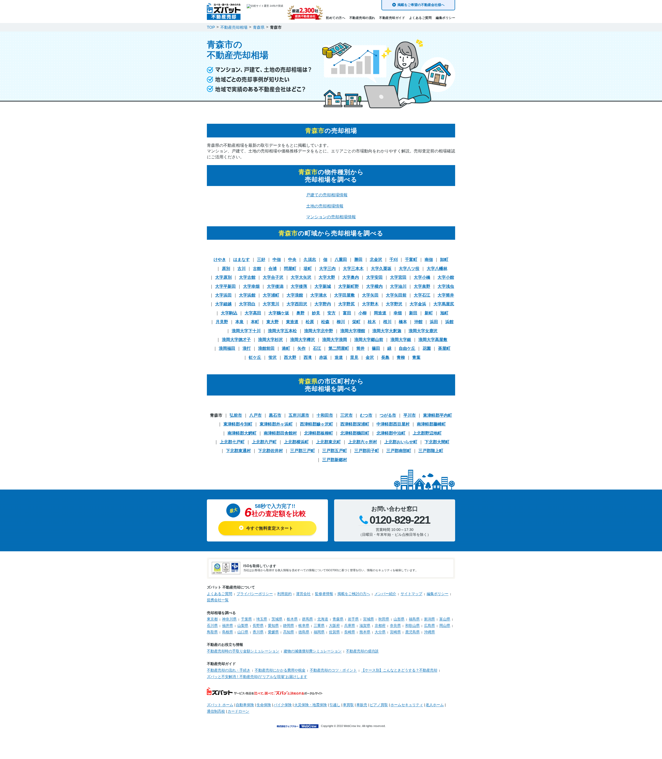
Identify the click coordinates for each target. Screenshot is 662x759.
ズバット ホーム (220, 705)
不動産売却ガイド (392, 18)
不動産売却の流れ (362, 18)
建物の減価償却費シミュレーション (313, 651)
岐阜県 (303, 625)
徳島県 (303, 632)
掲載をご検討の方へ (353, 594)
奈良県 (395, 625)
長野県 (258, 625)
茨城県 (277, 619)
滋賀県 (364, 625)
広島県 (429, 625)
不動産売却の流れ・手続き (228, 670)
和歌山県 (412, 625)
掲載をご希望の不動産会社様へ (421, 5)
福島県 (414, 619)
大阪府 (334, 625)
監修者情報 (324, 594)
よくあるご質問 (420, 18)
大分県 (380, 632)
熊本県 (364, 632)
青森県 (338, 619)
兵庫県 (349, 625)
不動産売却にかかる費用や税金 (280, 670)
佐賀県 (334, 632)
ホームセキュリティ (406, 705)
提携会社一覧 (218, 600)
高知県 (288, 632)
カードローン (238, 711)
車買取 (348, 705)
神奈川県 (229, 619)
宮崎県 (395, 632)
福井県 (227, 625)
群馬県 (307, 619)
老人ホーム (435, 705)
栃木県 (292, 619)
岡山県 (444, 625)
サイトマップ (411, 594)
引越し (334, 705)
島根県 (227, 632)
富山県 (444, 619)
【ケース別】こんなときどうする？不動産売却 (399, 670)
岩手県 (353, 619)
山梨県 (242, 625)
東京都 (212, 619)
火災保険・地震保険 (310, 705)
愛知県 (273, 625)
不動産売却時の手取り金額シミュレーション (243, 651)
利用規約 (284, 594)
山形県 (399, 619)
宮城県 (368, 619)
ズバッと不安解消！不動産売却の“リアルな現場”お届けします (257, 677)
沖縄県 (429, 632)
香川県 (258, 632)
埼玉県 (261, 619)
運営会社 (303, 594)
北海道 (322, 619)
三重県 (319, 625)
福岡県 (319, 632)
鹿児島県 (412, 632)
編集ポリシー (445, 18)
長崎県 (349, 632)
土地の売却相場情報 (324, 206)
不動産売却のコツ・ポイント (333, 670)
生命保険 (264, 705)
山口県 (242, 632)
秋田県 (383, 619)
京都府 (380, 625)
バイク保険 (283, 705)
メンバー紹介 (385, 594)
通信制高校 (216, 711)
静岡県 (288, 625)
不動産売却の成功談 (362, 651)
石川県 (212, 625)
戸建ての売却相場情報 (327, 195)
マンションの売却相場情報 (331, 217)
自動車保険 (245, 705)
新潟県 (429, 619)
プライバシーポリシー (255, 594)
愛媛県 (273, 632)
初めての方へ (335, 18)
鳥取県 (212, 632)
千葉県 (246, 619)
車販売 (361, 705)
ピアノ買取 (379, 705)
